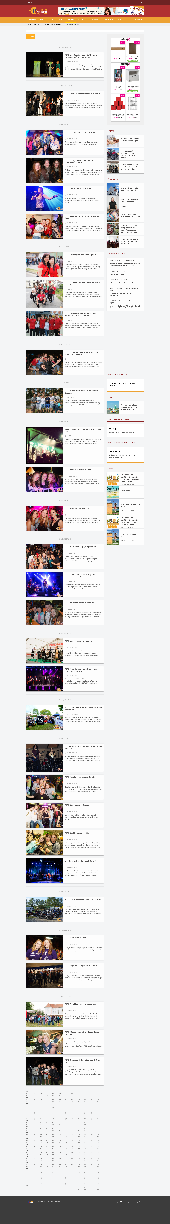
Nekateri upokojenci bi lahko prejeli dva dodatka (130, 215)
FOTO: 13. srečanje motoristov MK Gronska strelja (83, 899)
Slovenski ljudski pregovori (118, 374)
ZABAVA (76, 24)
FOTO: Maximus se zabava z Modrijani (79, 641)
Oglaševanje (140, 1202)
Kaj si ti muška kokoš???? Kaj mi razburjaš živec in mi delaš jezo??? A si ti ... (125, 307)
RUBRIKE (52, 20)
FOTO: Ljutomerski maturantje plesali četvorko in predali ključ (82, 284)
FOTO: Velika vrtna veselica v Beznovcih (79, 603)
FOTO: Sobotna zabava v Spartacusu (78, 805)
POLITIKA (46, 24)
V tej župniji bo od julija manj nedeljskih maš (129, 189)
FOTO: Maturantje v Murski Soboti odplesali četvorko (80, 256)
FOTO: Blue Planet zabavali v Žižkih (77, 833)
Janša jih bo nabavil (117, 274)
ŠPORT (61, 20)
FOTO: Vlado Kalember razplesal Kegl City (80, 777)
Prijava (29, 2)
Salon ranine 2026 (127, 491)
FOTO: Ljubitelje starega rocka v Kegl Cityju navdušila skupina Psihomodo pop (80, 576)
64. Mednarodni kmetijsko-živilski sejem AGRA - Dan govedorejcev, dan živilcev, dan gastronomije (131, 478)
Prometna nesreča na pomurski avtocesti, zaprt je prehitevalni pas (130, 407)
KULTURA (65, 24)
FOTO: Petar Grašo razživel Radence (78, 470)
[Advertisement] (125, 342)
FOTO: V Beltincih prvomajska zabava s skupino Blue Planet (82, 1033)
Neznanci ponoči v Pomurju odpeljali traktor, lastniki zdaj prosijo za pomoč (130, 154)
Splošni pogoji (124, 1202)
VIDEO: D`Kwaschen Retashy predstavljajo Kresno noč (83, 430)
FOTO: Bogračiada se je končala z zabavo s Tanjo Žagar (83, 217)
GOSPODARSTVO (55, 24)
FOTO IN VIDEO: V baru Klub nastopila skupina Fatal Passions (83, 747)
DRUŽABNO (70, 20)
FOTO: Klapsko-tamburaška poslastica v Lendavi (82, 94)
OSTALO (80, 20)
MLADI (71, 24)
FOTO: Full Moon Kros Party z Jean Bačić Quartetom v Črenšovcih (79, 161)
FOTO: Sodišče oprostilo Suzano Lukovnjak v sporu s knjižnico (130, 241)
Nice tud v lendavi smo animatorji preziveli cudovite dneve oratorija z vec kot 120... (125, 265)
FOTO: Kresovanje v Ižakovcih (75, 938)
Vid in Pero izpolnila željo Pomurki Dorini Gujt (81, 861)
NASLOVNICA (32, 20)
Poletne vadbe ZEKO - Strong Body (129, 535)
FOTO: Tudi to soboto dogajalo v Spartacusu (81, 132)
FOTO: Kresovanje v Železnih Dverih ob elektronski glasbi (83, 1061)
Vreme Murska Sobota (113, 20)
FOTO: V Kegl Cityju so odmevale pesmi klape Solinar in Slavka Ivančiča (81, 670)
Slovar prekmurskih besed (118, 419)
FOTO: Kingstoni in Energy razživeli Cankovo (81, 966)
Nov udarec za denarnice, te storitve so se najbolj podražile (130, 141)
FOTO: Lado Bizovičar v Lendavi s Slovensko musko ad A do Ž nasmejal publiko (81, 56)
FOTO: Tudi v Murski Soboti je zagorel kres (80, 1004)
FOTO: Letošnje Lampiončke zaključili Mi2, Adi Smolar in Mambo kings (81, 353)
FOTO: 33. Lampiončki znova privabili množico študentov (81, 392)
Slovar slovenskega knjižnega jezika (122, 442)
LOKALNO (30, 24)
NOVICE (42, 20)
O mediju (116, 1202)
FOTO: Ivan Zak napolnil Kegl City (77, 508)
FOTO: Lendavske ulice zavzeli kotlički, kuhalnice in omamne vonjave (130, 167)
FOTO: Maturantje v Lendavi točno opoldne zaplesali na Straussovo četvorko (80, 315)
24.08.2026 (138, 20)
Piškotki (132, 1202)
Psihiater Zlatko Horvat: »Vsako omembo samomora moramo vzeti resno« (130, 203)
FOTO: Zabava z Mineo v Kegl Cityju (78, 188)
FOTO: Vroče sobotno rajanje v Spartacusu (80, 547)
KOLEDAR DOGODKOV (94, 20)
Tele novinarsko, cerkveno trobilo (122, 283)
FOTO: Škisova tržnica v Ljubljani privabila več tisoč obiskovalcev (83, 709)
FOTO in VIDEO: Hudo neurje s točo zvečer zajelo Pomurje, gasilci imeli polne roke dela (129, 229)
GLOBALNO (37, 24)
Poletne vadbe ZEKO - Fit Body (130, 505)
